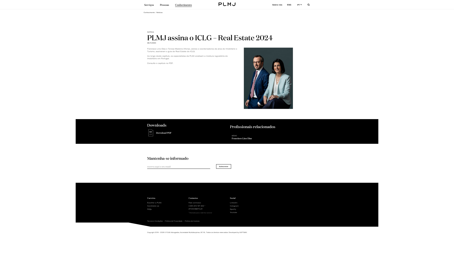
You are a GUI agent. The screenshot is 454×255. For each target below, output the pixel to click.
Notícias (159, 12)
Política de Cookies (192, 221)
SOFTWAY (243, 232)
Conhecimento (149, 12)
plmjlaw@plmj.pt (196, 209)
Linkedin (233, 203)
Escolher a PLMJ (154, 203)
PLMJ (227, 4)
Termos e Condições (155, 221)
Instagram (234, 206)
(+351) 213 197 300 (196, 206)
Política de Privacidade (173, 221)
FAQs (149, 209)
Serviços (149, 4)
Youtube (233, 212)
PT (298, 5)
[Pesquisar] (308, 4)
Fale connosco (195, 203)
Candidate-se (153, 206)
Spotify (233, 209)
